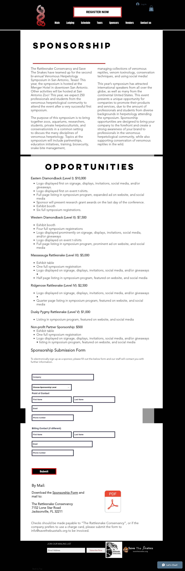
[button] (151, 8)
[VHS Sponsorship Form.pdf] (112, 502)
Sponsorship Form (65, 492)
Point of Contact (40, 393)
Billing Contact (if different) (46, 428)
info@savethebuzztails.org (49, 530)
